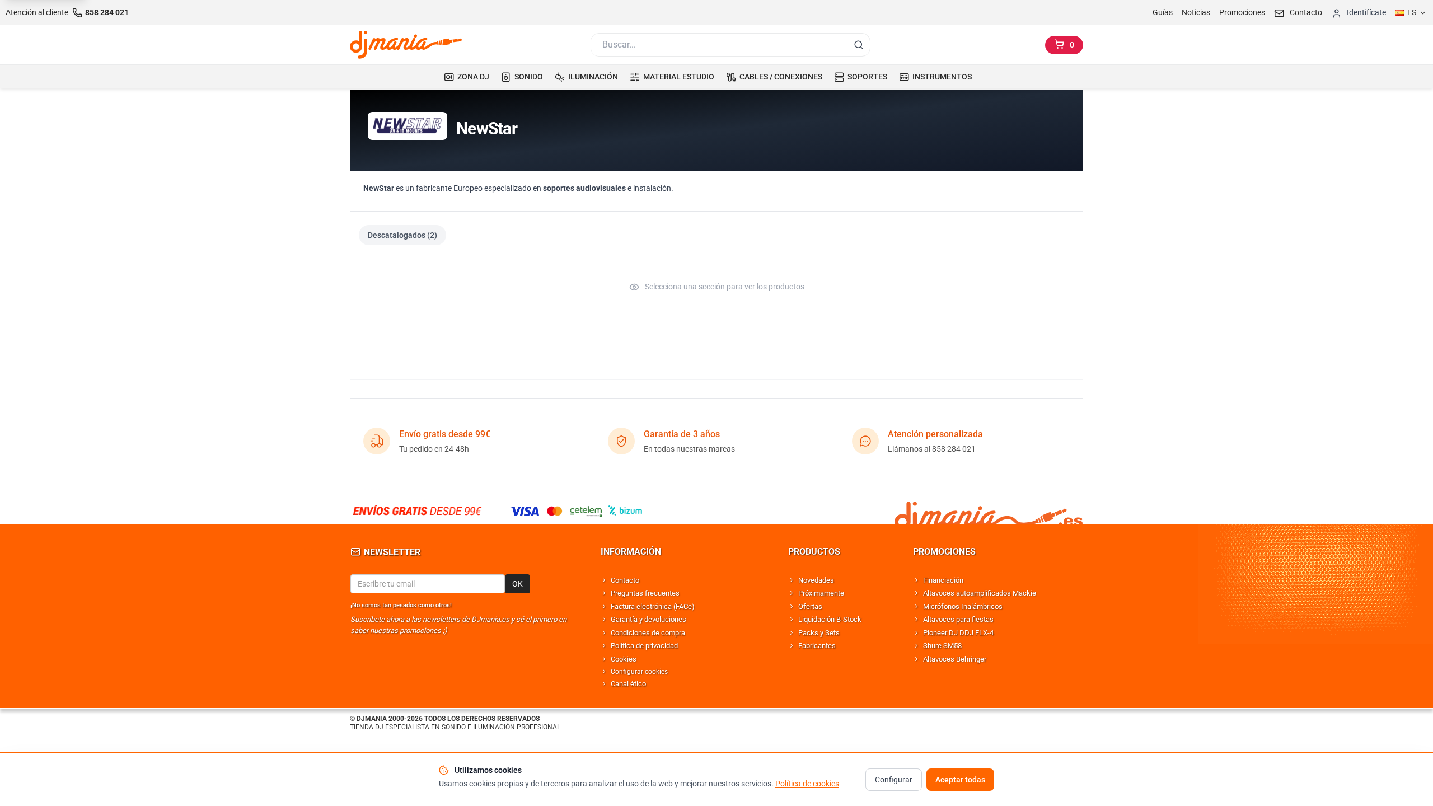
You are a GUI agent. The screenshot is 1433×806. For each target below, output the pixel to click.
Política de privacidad (644, 645)
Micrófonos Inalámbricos (963, 606)
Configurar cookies (639, 672)
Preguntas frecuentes (645, 593)
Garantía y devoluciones (648, 619)
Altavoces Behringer (954, 659)
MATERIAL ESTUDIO (678, 76)
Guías (1163, 12)
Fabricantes (817, 645)
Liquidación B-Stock (829, 619)
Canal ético (628, 684)
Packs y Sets (819, 633)
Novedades (816, 580)
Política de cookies (807, 783)
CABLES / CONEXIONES (780, 76)
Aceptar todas (960, 779)
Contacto (625, 580)
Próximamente (821, 593)
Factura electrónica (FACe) (653, 606)
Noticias (1196, 12)
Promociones (1242, 12)
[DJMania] (406, 45)
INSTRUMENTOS (942, 76)
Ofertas (810, 606)
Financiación (943, 580)
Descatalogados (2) (402, 235)
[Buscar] (858, 45)
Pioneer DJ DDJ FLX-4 (958, 633)
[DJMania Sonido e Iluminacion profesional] (989, 511)
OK (517, 583)
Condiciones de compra (648, 633)
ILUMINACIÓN (593, 76)
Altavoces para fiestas (958, 619)
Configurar (893, 779)
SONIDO (528, 76)
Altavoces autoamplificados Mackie (979, 593)
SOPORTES (867, 76)
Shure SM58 (942, 645)
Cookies (623, 659)
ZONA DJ (473, 76)
